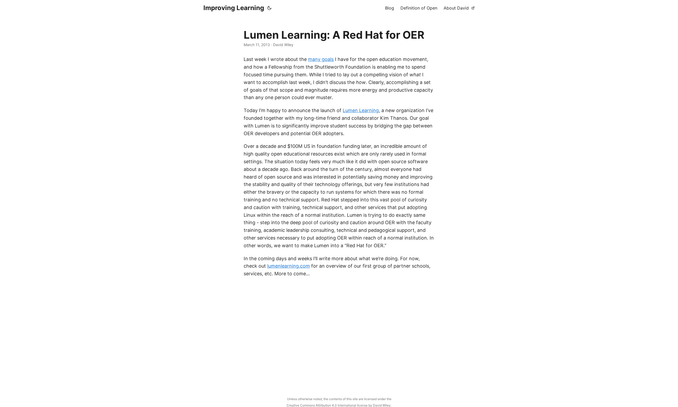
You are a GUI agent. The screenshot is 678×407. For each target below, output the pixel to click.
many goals (321, 59)
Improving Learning (233, 8)
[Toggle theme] (269, 8)
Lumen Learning (361, 110)
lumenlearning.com (288, 266)
